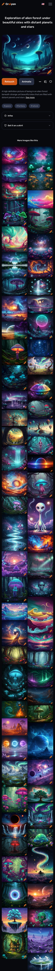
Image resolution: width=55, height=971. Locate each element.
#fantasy (20, 106)
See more (30, 97)
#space (7, 106)
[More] (40, 81)
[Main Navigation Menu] (50, 4)
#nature (34, 106)
